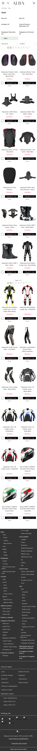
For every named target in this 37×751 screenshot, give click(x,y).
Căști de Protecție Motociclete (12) (24, 25)
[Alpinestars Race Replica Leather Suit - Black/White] (27, 251)
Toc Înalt (5, 564)
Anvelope (23, 632)
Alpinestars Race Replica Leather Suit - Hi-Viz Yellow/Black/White (9, 309)
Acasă (3, 671)
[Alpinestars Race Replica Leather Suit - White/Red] (27, 295)
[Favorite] (29, 3)
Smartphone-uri (7, 649)
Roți (22, 629)
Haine (2, 532)
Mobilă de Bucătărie (26, 551)
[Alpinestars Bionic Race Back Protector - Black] (27, 175)
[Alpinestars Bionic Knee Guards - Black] (9, 213)
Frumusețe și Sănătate (7, 653)
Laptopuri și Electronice (8, 620)
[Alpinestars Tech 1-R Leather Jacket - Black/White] (27, 375)
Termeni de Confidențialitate (9, 686)
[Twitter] (7, 708)
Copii (4, 546)
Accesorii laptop (7, 641)
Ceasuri (5, 582)
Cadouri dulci (6, 614)
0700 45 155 (11, 701)
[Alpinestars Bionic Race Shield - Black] (27, 100)
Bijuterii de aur (8, 599)
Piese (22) (4, 18)
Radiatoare (25, 615)
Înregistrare (21, 675)
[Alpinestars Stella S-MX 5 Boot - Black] (9, 251)
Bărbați (5, 549)
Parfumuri (5, 655)
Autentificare (5, 682)
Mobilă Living (25, 554)
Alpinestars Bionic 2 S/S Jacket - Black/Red (27, 151)
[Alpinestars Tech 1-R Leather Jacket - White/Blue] (27, 415)
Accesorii (3, 576)
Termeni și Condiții (6, 689)
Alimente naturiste (6, 605)
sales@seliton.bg (12, 698)
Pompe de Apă (26, 609)
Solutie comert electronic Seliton (18, 749)
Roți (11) (21, 18)
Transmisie (25, 592)
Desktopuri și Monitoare (9, 638)
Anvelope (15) (5, 24)
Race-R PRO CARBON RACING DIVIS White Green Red (27, 509)
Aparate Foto (6, 626)
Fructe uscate (6, 611)
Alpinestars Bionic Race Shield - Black (27, 113)
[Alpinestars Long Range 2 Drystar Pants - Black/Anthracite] (27, 335)
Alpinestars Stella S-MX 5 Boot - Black (9, 264)
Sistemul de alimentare (28, 618)
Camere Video (6, 629)
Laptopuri (5, 632)
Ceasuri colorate (8, 593)
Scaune (23, 542)
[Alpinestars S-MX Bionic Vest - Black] (9, 100)
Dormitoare (24, 545)
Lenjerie (6, 540)
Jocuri (22, 583)
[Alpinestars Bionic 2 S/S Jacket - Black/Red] (27, 138)
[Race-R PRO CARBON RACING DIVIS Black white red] (27, 455)
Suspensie (24, 603)
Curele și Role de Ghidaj (29, 606)
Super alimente (7, 608)
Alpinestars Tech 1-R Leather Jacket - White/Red (9, 468)
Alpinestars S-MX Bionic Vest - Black (9, 113)
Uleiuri (24, 600)
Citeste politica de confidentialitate (18, 738)
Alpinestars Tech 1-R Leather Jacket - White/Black (9, 429)
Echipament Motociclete (27, 640)
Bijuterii (5, 596)
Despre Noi (4, 679)
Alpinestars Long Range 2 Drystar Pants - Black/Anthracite (27, 349)
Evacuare (24, 621)
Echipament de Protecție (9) (26, 33)
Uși (22, 559)
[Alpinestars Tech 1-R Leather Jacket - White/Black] (9, 415)
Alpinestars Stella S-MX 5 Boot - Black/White (27, 226)
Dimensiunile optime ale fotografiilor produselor (26, 647)
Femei (4, 534)
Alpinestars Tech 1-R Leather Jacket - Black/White (27, 389)
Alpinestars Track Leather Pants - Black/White (10, 388)
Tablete (5, 635)
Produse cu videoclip (7, 617)
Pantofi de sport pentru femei (8, 572)
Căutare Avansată (23, 682)
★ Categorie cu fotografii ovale (26, 657)
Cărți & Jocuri (23, 568)
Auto (20, 586)
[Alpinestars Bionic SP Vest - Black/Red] (9, 138)
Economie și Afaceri (26, 580)
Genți (4, 579)
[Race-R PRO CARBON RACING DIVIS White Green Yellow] (9, 495)
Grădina (23, 562)
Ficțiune (23, 577)
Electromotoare (26, 612)
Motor (23, 595)
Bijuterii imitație (8, 602)
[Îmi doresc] (2, 83)
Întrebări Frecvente (23, 671)
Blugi (5, 552)
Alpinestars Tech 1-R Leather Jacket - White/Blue (27, 429)
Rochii (5, 537)
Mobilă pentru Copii (26, 557)
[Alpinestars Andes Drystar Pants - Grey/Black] (9, 335)
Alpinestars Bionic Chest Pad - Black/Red (27, 73)
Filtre (23, 597)
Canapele (23, 539)
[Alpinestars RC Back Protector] (9, 175)
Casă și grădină (23, 536)
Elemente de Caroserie (28, 626)
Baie (22, 565)
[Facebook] (3, 708)
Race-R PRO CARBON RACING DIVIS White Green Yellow (9, 509)
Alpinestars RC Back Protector (9, 188)
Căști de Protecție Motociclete (25, 636)
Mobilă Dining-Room (27, 548)
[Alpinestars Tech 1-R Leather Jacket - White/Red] (9, 455)
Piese (22, 589)
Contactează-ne (22, 679)
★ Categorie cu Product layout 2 (26, 652)
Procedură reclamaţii (7, 675)
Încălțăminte (4, 558)
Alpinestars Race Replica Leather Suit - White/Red (27, 308)
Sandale (5, 561)
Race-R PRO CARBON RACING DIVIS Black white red (27, 469)
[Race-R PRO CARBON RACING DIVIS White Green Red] (27, 495)
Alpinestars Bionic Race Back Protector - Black (27, 188)
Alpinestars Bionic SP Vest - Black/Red (9, 151)
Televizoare (6, 623)
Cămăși (5, 555)
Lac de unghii (25, 530)
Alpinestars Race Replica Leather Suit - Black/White (27, 264)
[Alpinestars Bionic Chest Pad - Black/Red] (27, 60)
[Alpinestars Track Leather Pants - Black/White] (9, 375)
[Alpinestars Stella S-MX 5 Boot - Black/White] (27, 213)
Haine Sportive (8, 543)
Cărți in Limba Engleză (27, 571)
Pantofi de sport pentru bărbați (8, 567)
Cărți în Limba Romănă (27, 574)
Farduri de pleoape (26, 533)
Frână (23, 624)
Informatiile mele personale (19, 743)
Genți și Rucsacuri (9, 643)
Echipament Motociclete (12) (8, 33)
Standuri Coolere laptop (10, 646)
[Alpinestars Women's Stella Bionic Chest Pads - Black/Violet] (9, 60)
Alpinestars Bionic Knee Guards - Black (9, 226)
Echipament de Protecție (28, 643)
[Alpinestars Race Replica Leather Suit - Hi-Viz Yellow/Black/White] (9, 295)
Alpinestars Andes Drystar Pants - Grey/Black (9, 348)
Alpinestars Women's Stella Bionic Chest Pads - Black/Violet (9, 74)
